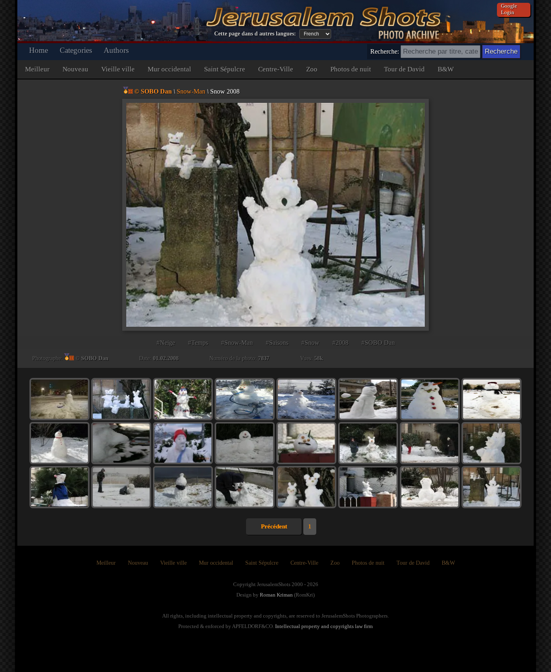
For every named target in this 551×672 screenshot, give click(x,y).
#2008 (340, 342)
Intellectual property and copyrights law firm (324, 626)
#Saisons (277, 342)
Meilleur (37, 69)
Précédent (274, 526)
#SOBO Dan (378, 342)
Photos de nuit (350, 69)
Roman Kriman (276, 595)
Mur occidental (169, 69)
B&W (446, 69)
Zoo (311, 69)
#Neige (166, 342)
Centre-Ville (275, 69)
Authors (116, 50)
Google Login (509, 9)
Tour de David (404, 69)
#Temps (198, 342)
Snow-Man (191, 91)
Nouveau (75, 69)
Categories (76, 50)
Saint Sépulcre (224, 69)
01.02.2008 (166, 358)
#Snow (310, 342)
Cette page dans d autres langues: (255, 34)
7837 (263, 358)
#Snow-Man (237, 342)
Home (38, 50)
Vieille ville (118, 69)
